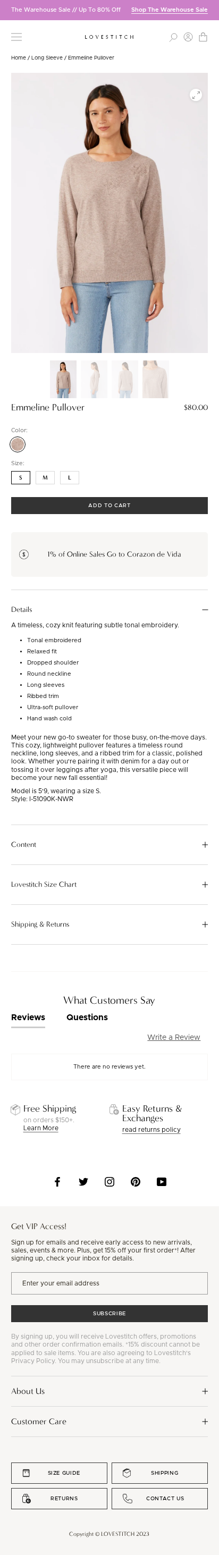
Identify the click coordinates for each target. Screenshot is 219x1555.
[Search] (173, 36)
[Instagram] (109, 1182)
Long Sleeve (47, 58)
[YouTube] (161, 1182)
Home (18, 58)
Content (23, 844)
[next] (211, 10)
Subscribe (109, 1313)
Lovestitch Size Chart (44, 884)
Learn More (40, 1128)
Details (21, 609)
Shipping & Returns (40, 924)
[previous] (8, 10)
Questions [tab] (87, 1017)
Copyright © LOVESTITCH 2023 (109, 1534)
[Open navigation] (16, 37)
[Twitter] (83, 1182)
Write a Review (173, 1037)
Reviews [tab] (28, 1017)
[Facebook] (57, 1182)
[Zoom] (196, 95)
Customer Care (38, 1421)
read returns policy (151, 1130)
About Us (28, 1391)
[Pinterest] (135, 1182)
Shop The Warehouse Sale (169, 10)
